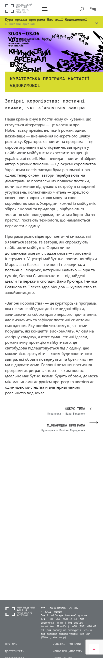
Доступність (14, 651)
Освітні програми (67, 644)
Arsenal (18, 8)
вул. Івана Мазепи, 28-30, (59, 608)
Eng (93, 8)
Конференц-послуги (67, 651)
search (82, 9)
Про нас (11, 644)
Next (95, 422)
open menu (45, 9)
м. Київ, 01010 (51, 612)
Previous (92, 409)
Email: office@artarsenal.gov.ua (64, 615)
